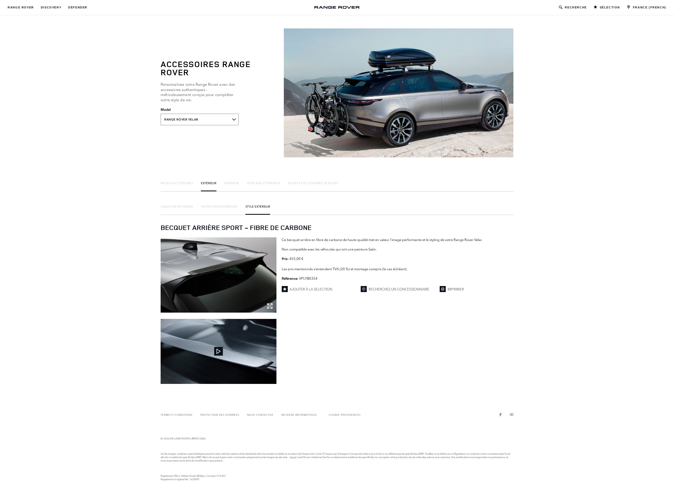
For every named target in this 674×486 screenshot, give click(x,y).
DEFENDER (77, 7)
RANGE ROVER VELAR (181, 119)
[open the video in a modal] (218, 351)
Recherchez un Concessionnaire (399, 289)
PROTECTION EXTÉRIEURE (219, 206)
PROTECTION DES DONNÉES (219, 414)
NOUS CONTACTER (260, 414)
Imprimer (456, 289)
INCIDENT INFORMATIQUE (299, 414)
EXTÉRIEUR (208, 183)
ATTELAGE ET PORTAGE (263, 183)
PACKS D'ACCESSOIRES (177, 183)
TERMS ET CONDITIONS (176, 414)
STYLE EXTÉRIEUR (257, 206)
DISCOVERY (51, 7)
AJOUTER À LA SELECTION (311, 289)
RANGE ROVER (21, 7)
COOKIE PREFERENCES (345, 414)
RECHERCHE (576, 7)
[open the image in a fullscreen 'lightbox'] (218, 275)
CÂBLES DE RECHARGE (177, 206)
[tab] (177, 182)
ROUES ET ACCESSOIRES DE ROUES (313, 183)
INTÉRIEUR (231, 183)
